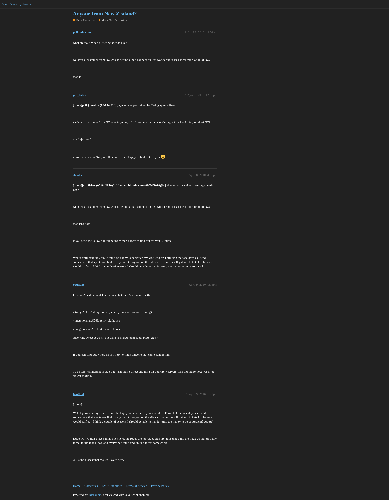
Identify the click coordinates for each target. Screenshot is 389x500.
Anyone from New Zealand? (105, 14)
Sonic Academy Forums (17, 4)
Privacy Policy (160, 485)
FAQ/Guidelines (112, 485)
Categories (91, 485)
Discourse (95, 494)
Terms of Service (136, 485)
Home (77, 485)
